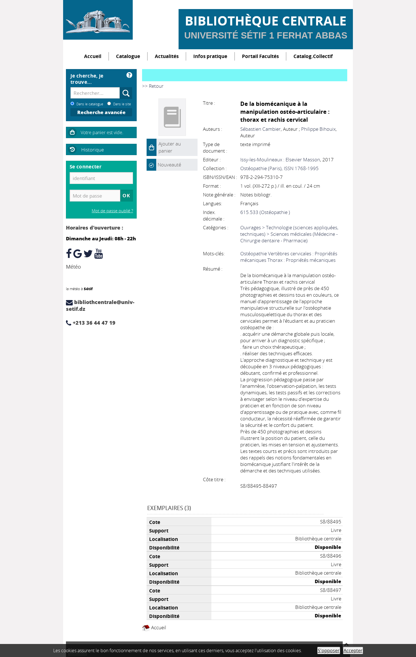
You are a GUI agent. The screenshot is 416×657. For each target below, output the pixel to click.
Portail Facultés (260, 56)
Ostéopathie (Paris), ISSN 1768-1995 (279, 168)
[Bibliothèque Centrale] (98, 20)
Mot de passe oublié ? (112, 210)
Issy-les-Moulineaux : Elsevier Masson (280, 159)
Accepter (353, 650)
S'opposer (329, 650)
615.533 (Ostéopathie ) (265, 212)
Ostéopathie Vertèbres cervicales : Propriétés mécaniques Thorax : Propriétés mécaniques (288, 256)
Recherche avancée (101, 112)
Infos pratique (210, 56)
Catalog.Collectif (313, 56)
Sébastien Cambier (260, 129)
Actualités (167, 56)
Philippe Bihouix (318, 129)
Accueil (92, 56)
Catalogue (128, 56)
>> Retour (153, 86)
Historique (92, 149)
